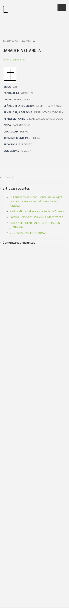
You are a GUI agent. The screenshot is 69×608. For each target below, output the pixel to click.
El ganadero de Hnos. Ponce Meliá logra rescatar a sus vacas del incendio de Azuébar (36, 201)
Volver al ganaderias (14, 59)
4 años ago (11, 41)
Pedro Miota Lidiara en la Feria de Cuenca (37, 211)
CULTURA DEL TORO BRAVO (29, 233)
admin (27, 41)
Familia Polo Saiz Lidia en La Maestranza (36, 217)
